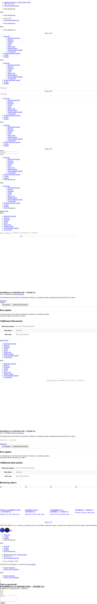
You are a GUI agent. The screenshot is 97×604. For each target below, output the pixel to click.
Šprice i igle (11, 167)
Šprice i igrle (11, 46)
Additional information (20, 305)
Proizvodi (7, 36)
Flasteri (10, 43)
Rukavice (10, 40)
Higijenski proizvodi (14, 38)
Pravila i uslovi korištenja (11, 569)
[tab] (6, 304)
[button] (48, 12)
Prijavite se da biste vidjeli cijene (9, 514)
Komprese (11, 41)
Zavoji (9, 45)
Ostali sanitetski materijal (15, 50)
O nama (6, 55)
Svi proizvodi (12, 51)
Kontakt (6, 57)
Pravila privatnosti (9, 567)
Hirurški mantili (12, 48)
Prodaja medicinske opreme (12, 53)
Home (2, 233)
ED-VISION (32, 564)
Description (6, 305)
